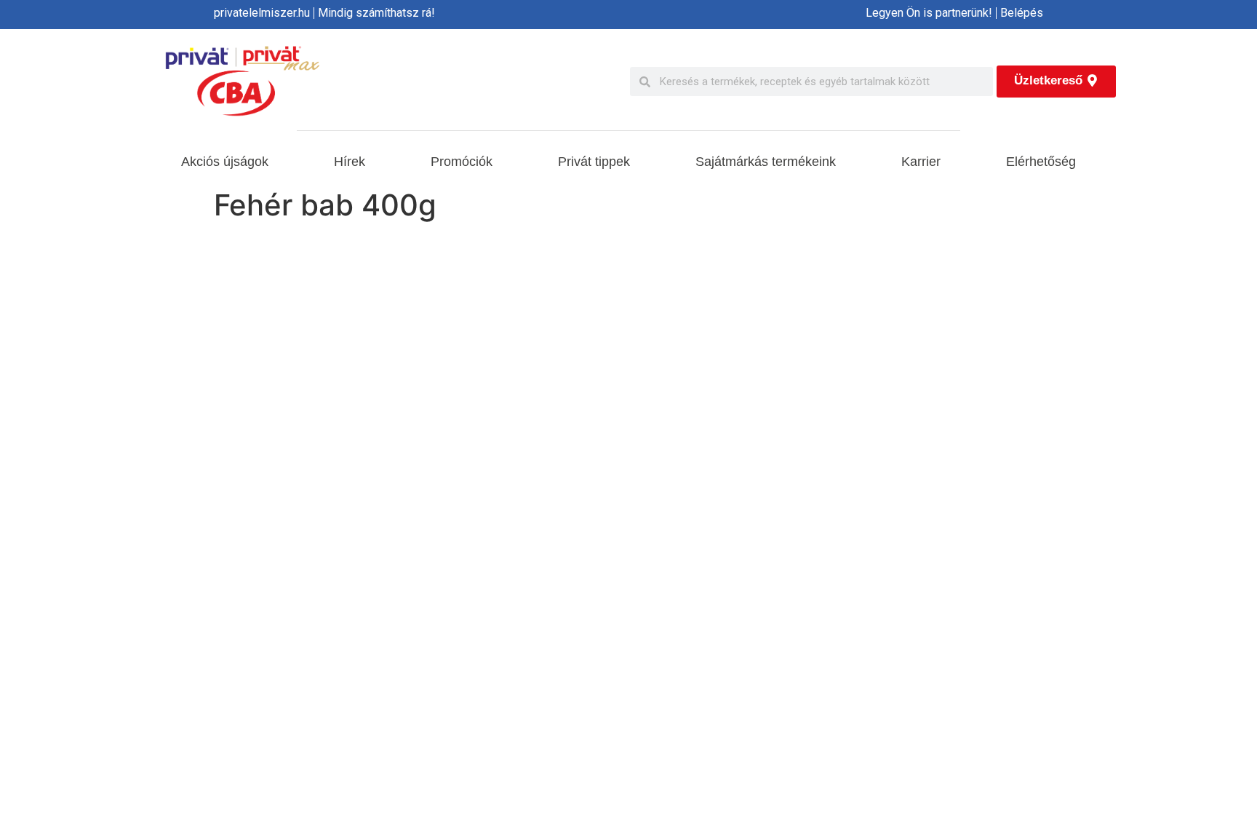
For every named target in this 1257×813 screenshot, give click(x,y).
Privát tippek (594, 161)
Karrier (921, 161)
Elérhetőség (1041, 161)
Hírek (349, 161)
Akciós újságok (224, 161)
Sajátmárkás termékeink (765, 161)
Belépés (1021, 13)
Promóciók (461, 161)
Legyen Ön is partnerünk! (929, 13)
